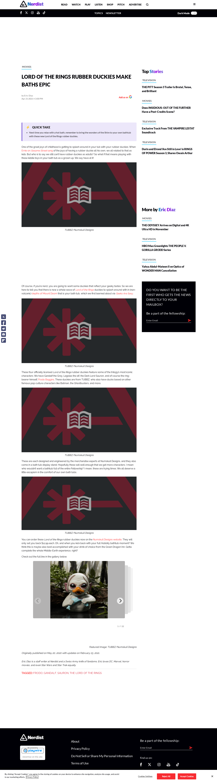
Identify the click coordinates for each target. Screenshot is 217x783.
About (75, 741)
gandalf (50, 673)
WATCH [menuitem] (76, 4)
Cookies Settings (145, 776)
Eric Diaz (28, 95)
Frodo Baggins (46, 379)
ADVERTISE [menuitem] (135, 4)
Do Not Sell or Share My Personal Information (102, 756)
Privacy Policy (80, 749)
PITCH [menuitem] (121, 4)
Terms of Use (80, 763)
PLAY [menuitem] (87, 4)
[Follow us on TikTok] (177, 765)
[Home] (32, 739)
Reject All (166, 776)
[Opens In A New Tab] (33, 750)
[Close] (212, 776)
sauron (63, 673)
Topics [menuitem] (98, 13)
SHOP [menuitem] (110, 4)
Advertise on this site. (32, 757)
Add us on (122, 97)
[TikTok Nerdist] (44, 13)
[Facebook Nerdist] (22, 13)
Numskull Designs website (107, 539)
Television (149, 80)
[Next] (120, 601)
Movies (26, 66)
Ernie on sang (37, 150)
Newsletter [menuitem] (113, 13)
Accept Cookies (187, 776)
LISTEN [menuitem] (98, 4)
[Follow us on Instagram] (159, 765)
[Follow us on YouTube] (168, 765)
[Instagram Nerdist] (32, 13)
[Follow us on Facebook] (141, 765)
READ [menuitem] (64, 4)
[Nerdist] (31, 4)
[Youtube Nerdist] (38, 13)
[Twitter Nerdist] (26, 13)
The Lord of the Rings (86, 673)
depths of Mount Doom (44, 293)
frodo (38, 673)
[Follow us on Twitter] (149, 765)
